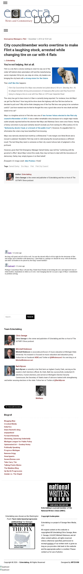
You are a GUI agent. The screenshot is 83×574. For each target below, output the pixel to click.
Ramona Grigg (10, 453)
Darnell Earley (14, 166)
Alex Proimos (30, 161)
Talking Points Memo (12, 465)
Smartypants (9, 456)
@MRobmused (56, 357)
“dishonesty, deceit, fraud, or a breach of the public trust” (27, 128)
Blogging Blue (9, 421)
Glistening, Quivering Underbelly (17, 439)
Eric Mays (25, 166)
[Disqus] (41, 217)
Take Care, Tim (10, 462)
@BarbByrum (59, 380)
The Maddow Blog (11, 468)
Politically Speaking (12, 447)
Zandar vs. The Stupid (13, 474)
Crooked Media (10, 424)
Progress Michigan (12, 450)
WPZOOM (75, 562)
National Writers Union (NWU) (53, 511)
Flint (24, 39)
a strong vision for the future (36, 78)
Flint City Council (42, 166)
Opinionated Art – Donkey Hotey (17, 444)
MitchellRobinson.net (24, 360)
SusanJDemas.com (12, 459)
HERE (37, 357)
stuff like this (13, 83)
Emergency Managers (13, 39)
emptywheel (9, 433)
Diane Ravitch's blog (12, 430)
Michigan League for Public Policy (18, 442)
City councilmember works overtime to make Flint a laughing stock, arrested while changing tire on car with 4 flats (41, 50)
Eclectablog (10, 61)
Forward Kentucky (11, 436)
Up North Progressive (13, 471)
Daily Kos (8, 427)
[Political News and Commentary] (31, 16)
